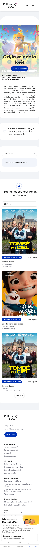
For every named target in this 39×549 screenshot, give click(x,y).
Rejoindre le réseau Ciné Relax (14, 505)
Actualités (7, 453)
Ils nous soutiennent (11, 450)
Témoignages (9, 494)
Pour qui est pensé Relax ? (13, 481)
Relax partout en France (12, 464)
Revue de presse (10, 456)
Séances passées (10, 473)
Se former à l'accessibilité (13, 513)
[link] (27, 5)
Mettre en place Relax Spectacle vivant (18, 502)
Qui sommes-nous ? (11, 447)
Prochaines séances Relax (13, 470)
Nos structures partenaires (13, 467)
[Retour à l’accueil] (10, 5)
